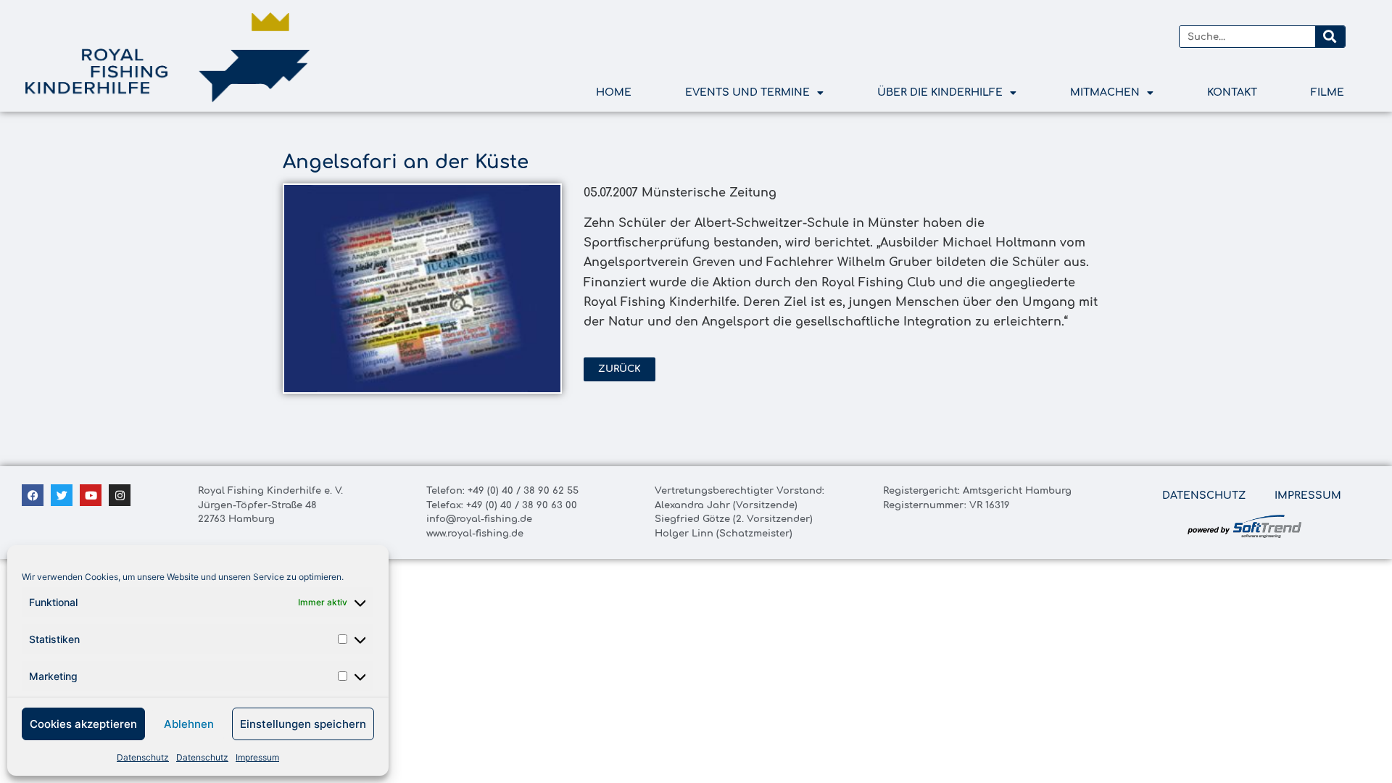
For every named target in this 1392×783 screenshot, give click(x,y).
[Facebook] (33, 495)
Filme (1327, 92)
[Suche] (1329, 36)
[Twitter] (61, 495)
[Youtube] (91, 495)
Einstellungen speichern (303, 724)
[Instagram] (119, 495)
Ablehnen (189, 724)
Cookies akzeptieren (83, 724)
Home (613, 92)
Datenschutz (143, 757)
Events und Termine (747, 92)
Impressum (257, 757)
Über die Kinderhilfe (940, 92)
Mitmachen (1105, 92)
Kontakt (1232, 92)
